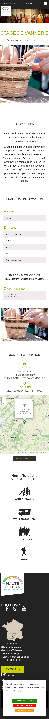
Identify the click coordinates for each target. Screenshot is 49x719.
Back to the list (24, 458)
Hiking (24, 559)
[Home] (6, 11)
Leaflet (18, 452)
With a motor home (24, 519)
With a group (24, 539)
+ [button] (4, 399)
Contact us (12, 669)
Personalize (24, 710)
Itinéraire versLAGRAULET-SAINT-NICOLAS (24, 411)
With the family (24, 499)
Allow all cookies (24, 701)
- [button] (4, 403)
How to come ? (14, 644)
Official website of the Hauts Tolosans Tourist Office (17, 6)
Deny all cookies (24, 706)
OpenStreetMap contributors (39, 452)
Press (11, 675)
